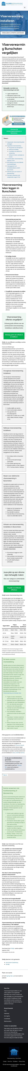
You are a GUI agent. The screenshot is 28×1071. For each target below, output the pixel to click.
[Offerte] (14, 120)
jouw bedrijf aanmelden (17, 1038)
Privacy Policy (22, 1061)
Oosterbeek (7, 1019)
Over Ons (10, 1061)
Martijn (12, 948)
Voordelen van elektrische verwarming (15, 152)
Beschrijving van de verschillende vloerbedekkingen (15, 163)
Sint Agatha (7, 1016)
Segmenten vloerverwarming (14, 146)
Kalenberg (6, 1013)
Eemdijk (8, 964)
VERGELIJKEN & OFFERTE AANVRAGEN (13, 33)
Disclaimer (15, 1061)
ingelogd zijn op (10, 976)
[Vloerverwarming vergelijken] (12, 4)
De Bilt (17, 753)
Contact (4, 1061)
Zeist (14, 753)
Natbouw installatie (13, 149)
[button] (14, 131)
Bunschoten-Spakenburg (12, 963)
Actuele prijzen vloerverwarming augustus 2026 (15, 160)
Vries (5, 1011)
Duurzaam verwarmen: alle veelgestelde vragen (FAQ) (13, 176)
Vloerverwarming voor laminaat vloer (12, 693)
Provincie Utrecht (19, 745)
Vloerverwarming (11, 1058)
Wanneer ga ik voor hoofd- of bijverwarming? (14, 173)
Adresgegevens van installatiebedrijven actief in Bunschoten (13, 168)
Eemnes (23, 753)
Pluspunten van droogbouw (16, 148)
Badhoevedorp (7, 1021)
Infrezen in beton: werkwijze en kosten (16, 156)
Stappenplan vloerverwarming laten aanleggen (15, 143)
